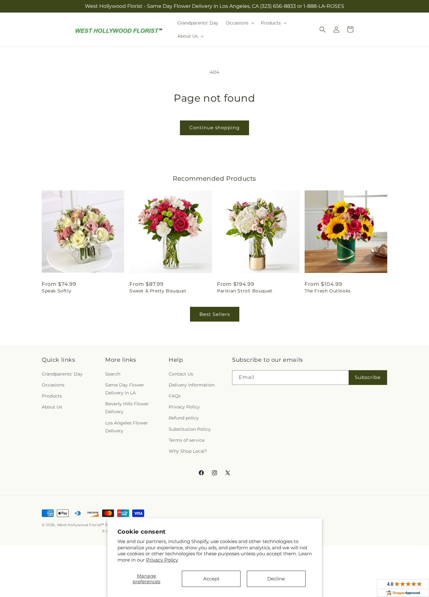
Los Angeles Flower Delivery (126, 427)
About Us (52, 407)
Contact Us (181, 374)
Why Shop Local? (188, 451)
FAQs (175, 396)
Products (52, 396)
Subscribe (368, 377)
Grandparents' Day (62, 374)
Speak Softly (56, 291)
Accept (211, 579)
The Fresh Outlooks (328, 291)
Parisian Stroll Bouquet (245, 291)
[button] (239, 22)
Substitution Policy (190, 429)
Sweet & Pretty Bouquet (157, 291)
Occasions (53, 385)
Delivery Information (192, 385)
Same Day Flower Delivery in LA (124, 389)
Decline (276, 579)
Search (112, 374)
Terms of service (186, 440)
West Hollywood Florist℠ (80, 525)
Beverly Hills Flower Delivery (127, 407)
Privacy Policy (162, 560)
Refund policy (184, 418)
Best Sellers (214, 314)
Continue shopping (214, 128)
